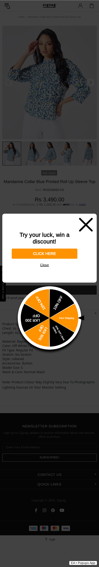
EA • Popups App (83, 563)
